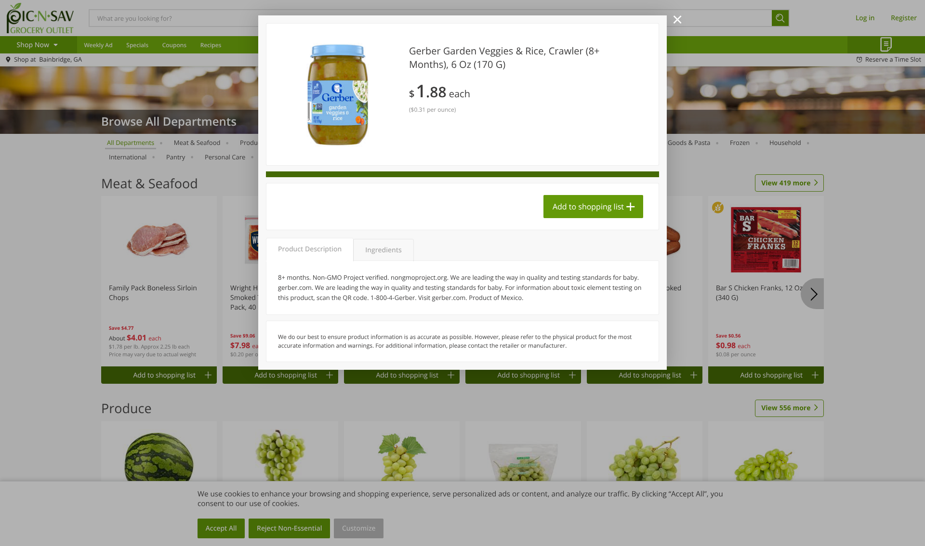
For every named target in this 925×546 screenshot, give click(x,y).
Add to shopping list (588, 206)
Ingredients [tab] (383, 250)
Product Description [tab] (310, 249)
